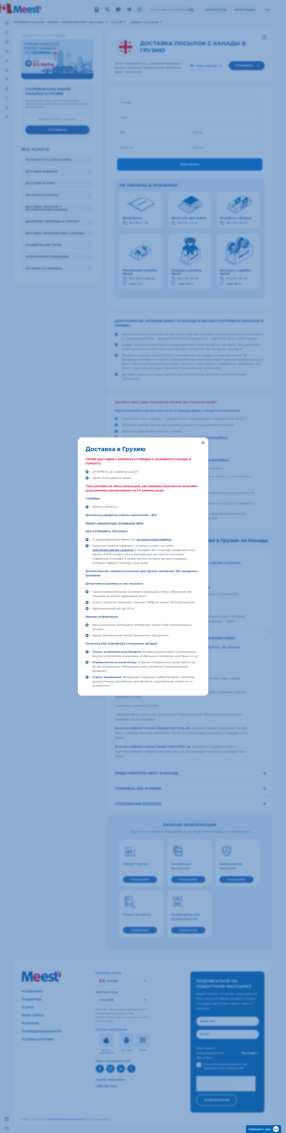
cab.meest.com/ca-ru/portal (112, 550)
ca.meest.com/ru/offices (153, 539)
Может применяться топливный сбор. (115, 523)
